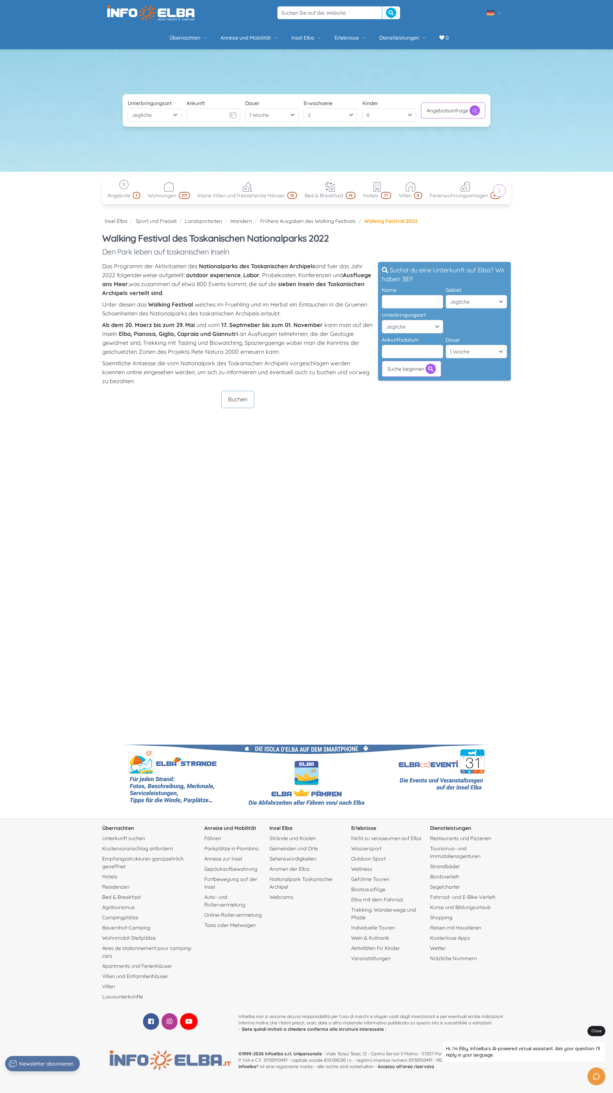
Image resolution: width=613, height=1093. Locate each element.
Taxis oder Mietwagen (230, 925)
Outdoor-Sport (368, 858)
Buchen (237, 399)
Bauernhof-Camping (126, 927)
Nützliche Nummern (453, 958)
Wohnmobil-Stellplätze (129, 938)
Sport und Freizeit (156, 221)
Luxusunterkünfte (122, 996)
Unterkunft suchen (123, 838)
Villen (108, 986)
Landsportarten (203, 221)
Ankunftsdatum (400, 340)
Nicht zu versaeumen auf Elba (386, 838)
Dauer (252, 103)
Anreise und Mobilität (246, 37)
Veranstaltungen (370, 958)
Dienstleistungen (399, 37)
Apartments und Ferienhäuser (137, 966)
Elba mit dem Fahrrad (377, 899)
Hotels (109, 876)
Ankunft (195, 103)
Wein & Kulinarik (370, 938)
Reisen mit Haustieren (455, 927)
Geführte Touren (370, 879)
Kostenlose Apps (450, 938)
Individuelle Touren (373, 927)
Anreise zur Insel (223, 858)
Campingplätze (120, 917)
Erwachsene (318, 103)
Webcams (281, 897)
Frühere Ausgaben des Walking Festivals (308, 221)
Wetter (438, 948)
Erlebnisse (347, 37)
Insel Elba (302, 37)
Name (389, 290)
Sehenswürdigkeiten (292, 858)
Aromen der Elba (289, 869)
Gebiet (453, 290)
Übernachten (185, 37)
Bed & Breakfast (121, 897)
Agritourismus (118, 907)
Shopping (441, 917)
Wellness (361, 869)
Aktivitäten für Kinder (375, 948)
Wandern (241, 221)
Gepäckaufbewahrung (230, 869)
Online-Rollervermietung (233, 915)
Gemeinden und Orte (293, 848)
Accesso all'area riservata (406, 1066)
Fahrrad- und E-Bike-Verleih (463, 897)
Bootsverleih (444, 876)
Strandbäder (445, 866)
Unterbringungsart (150, 103)
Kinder (370, 103)
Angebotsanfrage (447, 110)
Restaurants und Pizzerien (460, 838)
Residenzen (115, 887)
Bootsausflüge (368, 889)
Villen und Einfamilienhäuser (135, 976)
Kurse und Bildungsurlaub (460, 907)
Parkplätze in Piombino (231, 848)
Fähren (212, 838)
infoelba (247, 1066)
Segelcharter (445, 887)
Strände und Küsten (292, 838)
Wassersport (366, 848)
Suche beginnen (405, 369)
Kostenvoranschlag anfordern (137, 848)
